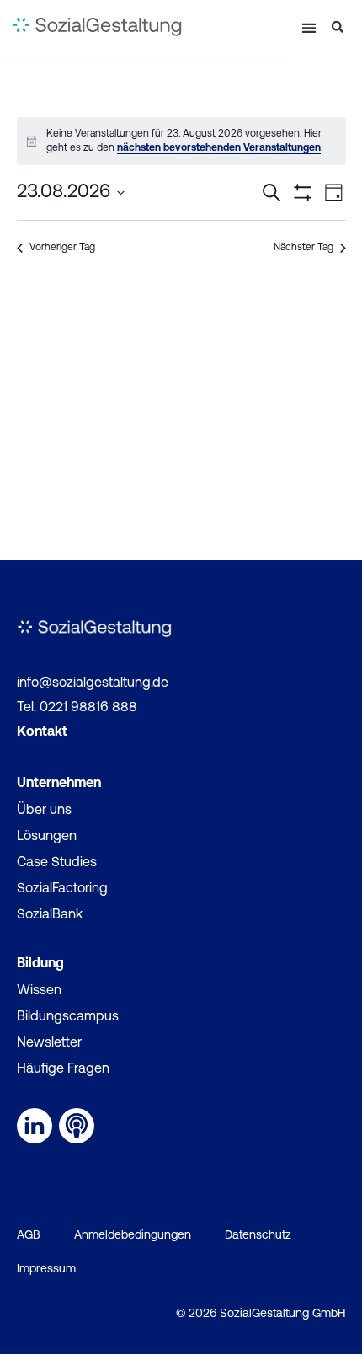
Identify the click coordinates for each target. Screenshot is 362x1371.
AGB (28, 1235)
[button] (308, 27)
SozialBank (50, 915)
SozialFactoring (62, 889)
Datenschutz (258, 1235)
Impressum (46, 1269)
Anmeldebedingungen (132, 1235)
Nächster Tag (303, 248)
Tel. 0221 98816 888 (77, 708)
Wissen (39, 991)
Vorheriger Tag (62, 248)
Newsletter (49, 1043)
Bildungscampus (68, 1017)
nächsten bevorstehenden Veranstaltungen (219, 148)
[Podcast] (76, 1125)
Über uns (44, 810)
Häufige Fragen (63, 1069)
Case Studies (57, 863)
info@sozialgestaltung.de (92, 683)
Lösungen (47, 836)
